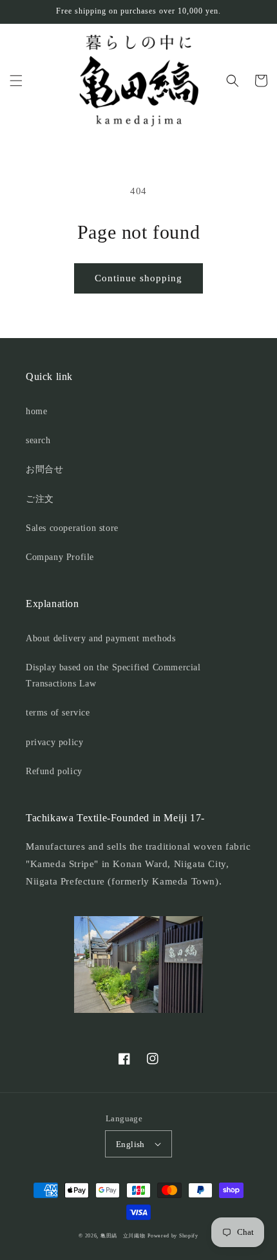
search (38, 440)
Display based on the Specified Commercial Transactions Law (113, 675)
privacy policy (54, 742)
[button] (16, 80)
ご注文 (40, 499)
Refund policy (54, 771)
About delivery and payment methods (100, 638)
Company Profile (60, 557)
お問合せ (44, 469)
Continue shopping (138, 278)
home (36, 411)
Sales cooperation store (72, 528)
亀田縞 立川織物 (123, 1236)
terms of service (58, 712)
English (130, 1144)
